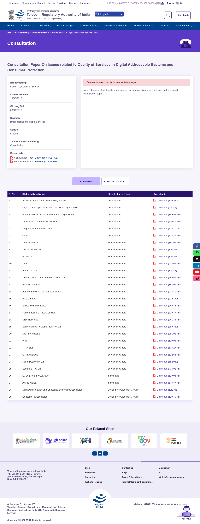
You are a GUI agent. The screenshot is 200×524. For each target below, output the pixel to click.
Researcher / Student (33, 3)
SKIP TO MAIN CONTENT (118, 3)
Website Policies (93, 482)
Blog (87, 468)
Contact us (127, 468)
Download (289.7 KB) (168, 326)
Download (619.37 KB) (169, 312)
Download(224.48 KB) (45, 162)
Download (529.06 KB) (169, 375)
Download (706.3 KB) (168, 200)
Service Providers (57, 3)
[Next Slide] (105, 453)
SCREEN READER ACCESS (143, 3)
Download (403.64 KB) (169, 263)
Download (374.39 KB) (169, 235)
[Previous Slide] (94, 453)
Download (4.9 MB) (167, 207)
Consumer (14, 3)
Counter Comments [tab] (115, 181)
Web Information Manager (172, 477)
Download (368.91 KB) (169, 284)
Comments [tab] (86, 181)
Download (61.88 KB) (168, 298)
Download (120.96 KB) (169, 340)
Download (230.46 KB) (169, 221)
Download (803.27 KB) (169, 347)
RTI (160, 473)
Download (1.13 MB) (167, 256)
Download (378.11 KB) (168, 228)
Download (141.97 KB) (169, 242)
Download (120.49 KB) (169, 397)
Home (9, 33)
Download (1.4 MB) (167, 270)
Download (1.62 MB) (167, 390)
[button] (158, 3)
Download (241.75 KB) (169, 319)
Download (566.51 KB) (169, 277)
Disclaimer (164, 468)
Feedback (90, 473)
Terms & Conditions (132, 477)
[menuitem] (10, 26)
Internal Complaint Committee (137, 482)
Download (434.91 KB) (169, 368)
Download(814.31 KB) (46, 158)
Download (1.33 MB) (167, 249)
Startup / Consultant (79, 3)
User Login (183, 15)
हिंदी (181, 3)
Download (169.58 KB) (169, 214)
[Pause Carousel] (100, 453)
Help (124, 473)
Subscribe (90, 477)
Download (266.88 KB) (169, 305)
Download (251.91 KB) (169, 333)
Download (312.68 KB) (169, 354)
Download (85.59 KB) (168, 361)
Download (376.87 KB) (169, 383)
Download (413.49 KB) (169, 291)
